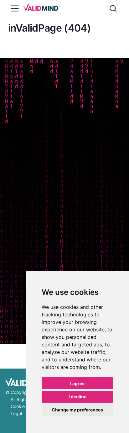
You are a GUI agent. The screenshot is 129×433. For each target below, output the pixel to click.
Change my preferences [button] (77, 409)
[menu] (14, 8)
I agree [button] (77, 383)
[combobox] (113, 8)
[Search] (113, 8)
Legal (16, 413)
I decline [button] (77, 396)
